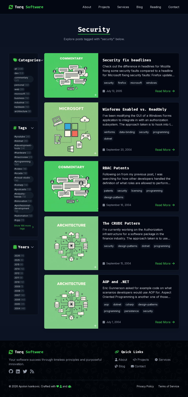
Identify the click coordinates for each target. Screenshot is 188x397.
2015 (19, 264)
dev (19, 73)
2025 (19, 260)
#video (21, 168)
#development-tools (23, 147)
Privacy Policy (145, 386)
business (22, 98)
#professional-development (23, 208)
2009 (19, 286)
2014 (19, 268)
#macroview (23, 157)
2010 (19, 282)
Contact (173, 7)
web (19, 89)
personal (22, 85)
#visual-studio (22, 179)
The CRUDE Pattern (121, 223)
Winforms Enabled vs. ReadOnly (135, 109)
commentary (21, 79)
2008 (19, 290)
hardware (22, 107)
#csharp (21, 185)
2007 (20, 295)
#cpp (19, 220)
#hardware (23, 152)
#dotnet (21, 141)
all (19, 68)
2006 (20, 299)
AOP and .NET (116, 281)
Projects (104, 7)
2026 (19, 255)
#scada (21, 173)
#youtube (22, 136)
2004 (20, 308)
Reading (155, 7)
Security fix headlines (127, 60)
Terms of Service (168, 386)
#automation (23, 215)
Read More (163, 91)
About (86, 7)
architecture (23, 111)
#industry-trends (20, 195)
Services (123, 7)
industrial (22, 102)
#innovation (23, 201)
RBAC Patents (116, 168)
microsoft (22, 93)
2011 (19, 277)
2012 (19, 273)
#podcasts (23, 189)
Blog (139, 7)
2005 (19, 304)
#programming (22, 163)
